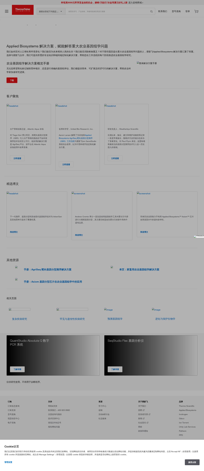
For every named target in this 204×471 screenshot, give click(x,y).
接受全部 (192, 462)
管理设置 (8, 462)
